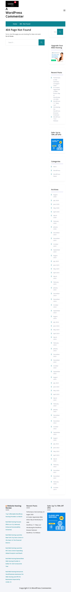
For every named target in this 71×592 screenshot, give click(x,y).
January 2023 (55, 410)
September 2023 (56, 372)
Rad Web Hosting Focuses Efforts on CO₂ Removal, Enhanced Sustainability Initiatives (13, 525)
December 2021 (56, 471)
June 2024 (56, 326)
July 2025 (56, 261)
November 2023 (56, 361)
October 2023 (55, 367)
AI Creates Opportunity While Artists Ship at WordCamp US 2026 (56, 93)
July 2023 (56, 383)
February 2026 (56, 222)
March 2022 (55, 460)
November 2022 (56, 422)
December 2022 (56, 416)
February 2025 (56, 283)
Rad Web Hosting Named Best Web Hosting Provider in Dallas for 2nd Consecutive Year (15, 562)
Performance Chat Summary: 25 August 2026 (56, 81)
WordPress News (56, 175)
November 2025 (56, 239)
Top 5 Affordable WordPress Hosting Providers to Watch (14, 515)
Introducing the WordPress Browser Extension (56, 111)
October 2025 (55, 245)
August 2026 (55, 196)
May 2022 (56, 451)
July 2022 (56, 444)
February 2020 (56, 483)
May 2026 (56, 208)
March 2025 (55, 277)
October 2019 (55, 488)
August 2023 (55, 378)
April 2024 (56, 333)
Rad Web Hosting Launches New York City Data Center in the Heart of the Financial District (14, 539)
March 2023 (55, 399)
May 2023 (56, 390)
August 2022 (55, 439)
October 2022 (55, 427)
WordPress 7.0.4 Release (56, 119)
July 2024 (56, 322)
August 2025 (55, 256)
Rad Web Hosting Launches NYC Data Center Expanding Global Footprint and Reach (14, 550)
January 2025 (55, 289)
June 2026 (56, 204)
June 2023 (56, 387)
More (55, 166)
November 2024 (56, 300)
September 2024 (56, 312)
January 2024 (55, 349)
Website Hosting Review (13, 507)
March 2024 (55, 338)
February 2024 (56, 344)
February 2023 (56, 405)
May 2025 (56, 269)
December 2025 (56, 233)
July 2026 (56, 200)
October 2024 (55, 306)
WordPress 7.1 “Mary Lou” (56, 103)
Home (15, 24)
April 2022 (56, 455)
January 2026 (55, 228)
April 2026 (56, 212)
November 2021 (56, 477)
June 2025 (56, 265)
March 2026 (55, 216)
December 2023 (56, 355)
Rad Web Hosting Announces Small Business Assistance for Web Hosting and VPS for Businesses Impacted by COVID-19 (15, 577)
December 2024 (56, 294)
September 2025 (56, 251)
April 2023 (56, 394)
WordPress (56, 170)
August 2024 (55, 317)
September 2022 (56, 433)
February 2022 (56, 465)
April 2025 (56, 272)
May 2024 (56, 329)
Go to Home (9, 36)
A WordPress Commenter (15, 12)
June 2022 (56, 447)
